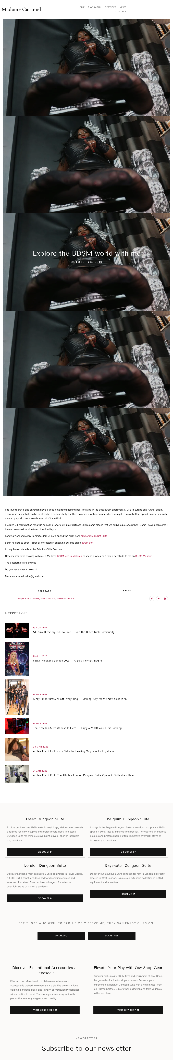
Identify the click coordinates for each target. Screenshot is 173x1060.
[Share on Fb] (152, 598)
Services (110, 7)
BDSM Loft (87, 542)
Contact (120, 11)
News (123, 7)
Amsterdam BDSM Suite (94, 535)
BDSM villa (48, 598)
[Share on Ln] (165, 598)
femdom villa (65, 598)
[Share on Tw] (158, 598)
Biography (95, 7)
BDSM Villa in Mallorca (70, 556)
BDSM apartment (28, 598)
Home (81, 7)
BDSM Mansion (143, 556)
